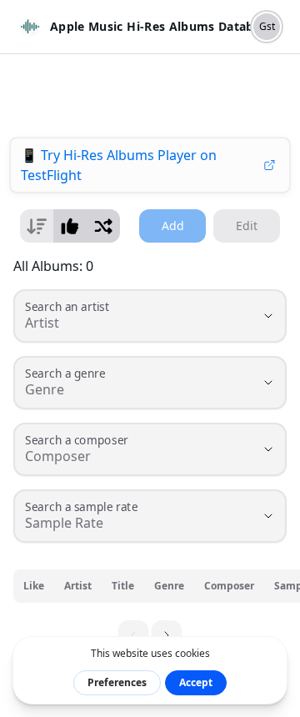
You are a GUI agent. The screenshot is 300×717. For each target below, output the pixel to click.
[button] (167, 635)
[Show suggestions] (268, 316)
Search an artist (67, 307)
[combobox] (126, 323)
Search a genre (65, 374)
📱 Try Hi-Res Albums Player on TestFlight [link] (119, 165)
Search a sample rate (81, 507)
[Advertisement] (150, 96)
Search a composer (76, 441)
